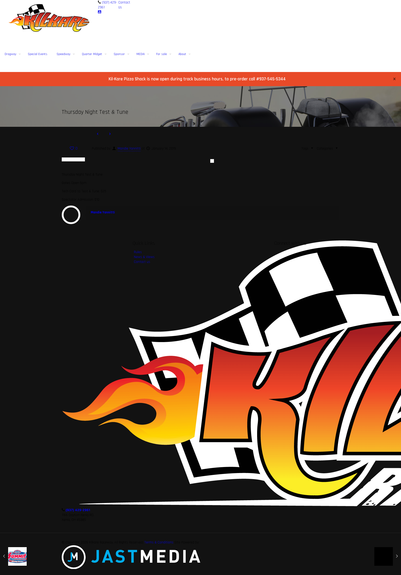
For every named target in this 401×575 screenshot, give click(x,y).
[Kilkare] (49, 18)
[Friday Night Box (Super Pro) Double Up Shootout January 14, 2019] (387, 556)
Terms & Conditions (158, 542)
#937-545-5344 (271, 79)
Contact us (142, 261)
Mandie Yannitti (129, 148)
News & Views (144, 257)
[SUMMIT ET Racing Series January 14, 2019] (13, 556)
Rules (138, 252)
